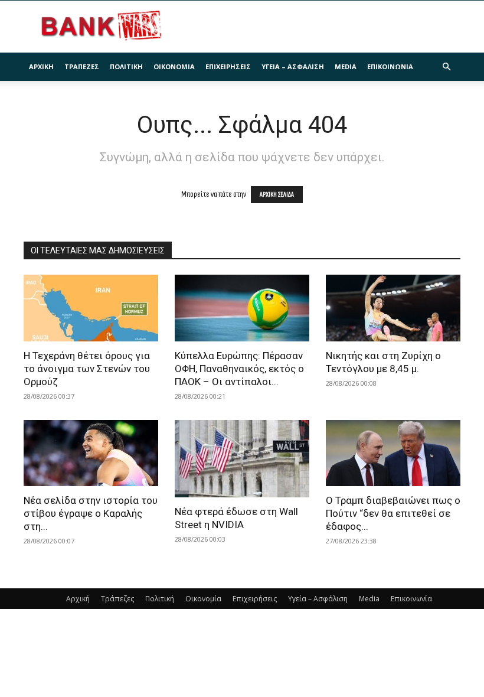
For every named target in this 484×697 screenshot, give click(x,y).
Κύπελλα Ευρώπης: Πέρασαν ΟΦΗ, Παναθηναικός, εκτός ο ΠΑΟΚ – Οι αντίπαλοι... (239, 368)
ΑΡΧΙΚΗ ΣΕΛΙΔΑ (277, 194)
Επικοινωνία (390, 66)
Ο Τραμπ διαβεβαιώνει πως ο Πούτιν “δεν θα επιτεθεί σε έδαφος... (393, 513)
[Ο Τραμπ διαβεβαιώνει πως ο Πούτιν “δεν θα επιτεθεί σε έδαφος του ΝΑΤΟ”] (393, 453)
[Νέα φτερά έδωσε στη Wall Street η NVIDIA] (242, 459)
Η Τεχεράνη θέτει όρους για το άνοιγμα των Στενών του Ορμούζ (87, 368)
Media (346, 66)
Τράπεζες (81, 66)
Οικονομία (174, 66)
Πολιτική (126, 66)
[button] (446, 67)
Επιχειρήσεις (228, 66)
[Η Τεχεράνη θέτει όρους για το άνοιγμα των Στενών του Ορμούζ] (91, 308)
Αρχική (41, 66)
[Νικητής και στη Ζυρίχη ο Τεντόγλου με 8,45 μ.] (393, 308)
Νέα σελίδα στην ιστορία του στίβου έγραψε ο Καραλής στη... (91, 513)
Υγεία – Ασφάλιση (292, 66)
